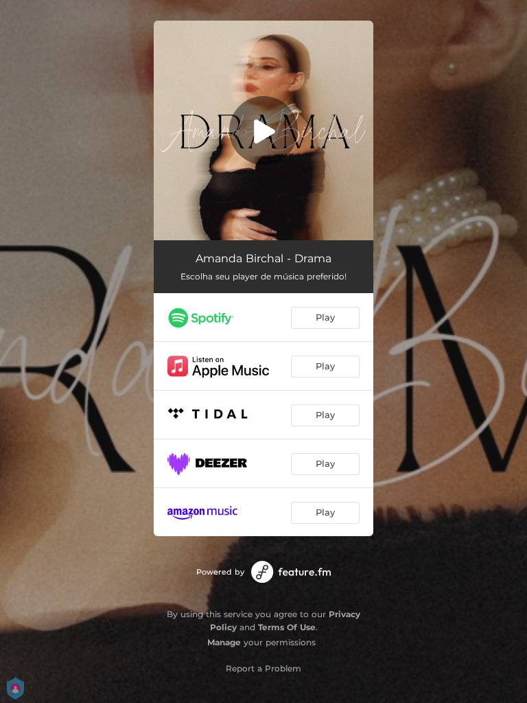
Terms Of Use (287, 627)
